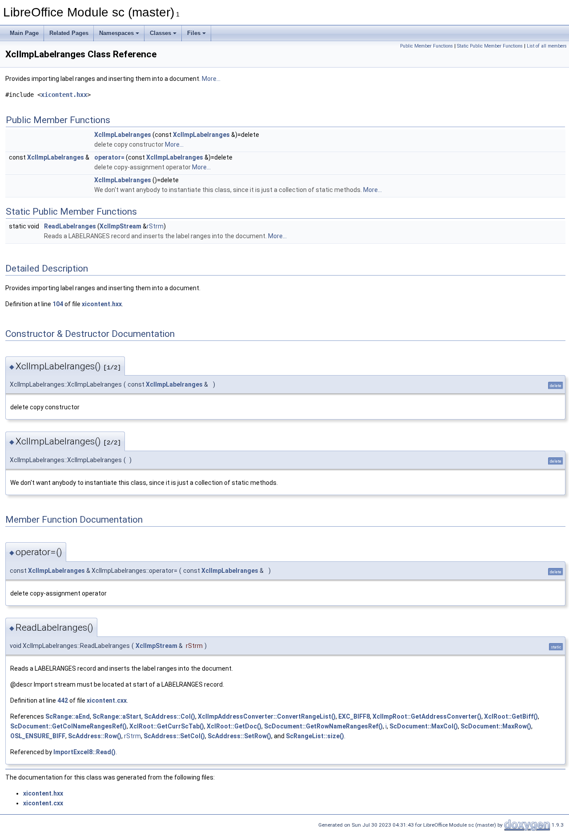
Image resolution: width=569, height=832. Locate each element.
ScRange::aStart (116, 716)
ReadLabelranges (70, 226)
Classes (160, 33)
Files (193, 33)
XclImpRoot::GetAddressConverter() (427, 716)
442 (62, 700)
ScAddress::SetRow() (239, 736)
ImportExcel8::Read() (84, 752)
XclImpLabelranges (122, 134)
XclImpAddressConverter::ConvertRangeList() (267, 716)
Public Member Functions (426, 46)
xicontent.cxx (107, 700)
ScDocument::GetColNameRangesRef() (68, 726)
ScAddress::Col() (169, 716)
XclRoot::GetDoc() (234, 726)
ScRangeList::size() (315, 736)
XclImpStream (120, 226)
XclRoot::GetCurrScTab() (166, 726)
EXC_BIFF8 (354, 716)
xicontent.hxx (64, 94)
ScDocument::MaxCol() (423, 726)
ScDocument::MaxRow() (496, 726)
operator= (109, 157)
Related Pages (68, 33)
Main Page (24, 33)
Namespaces (116, 33)
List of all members (547, 46)
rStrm (155, 226)
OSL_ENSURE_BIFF (37, 736)
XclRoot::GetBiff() (511, 716)
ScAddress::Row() (94, 736)
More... (211, 78)
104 (57, 304)
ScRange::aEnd (67, 716)
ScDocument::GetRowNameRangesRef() (323, 726)
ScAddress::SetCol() (174, 736)
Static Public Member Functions (490, 46)
